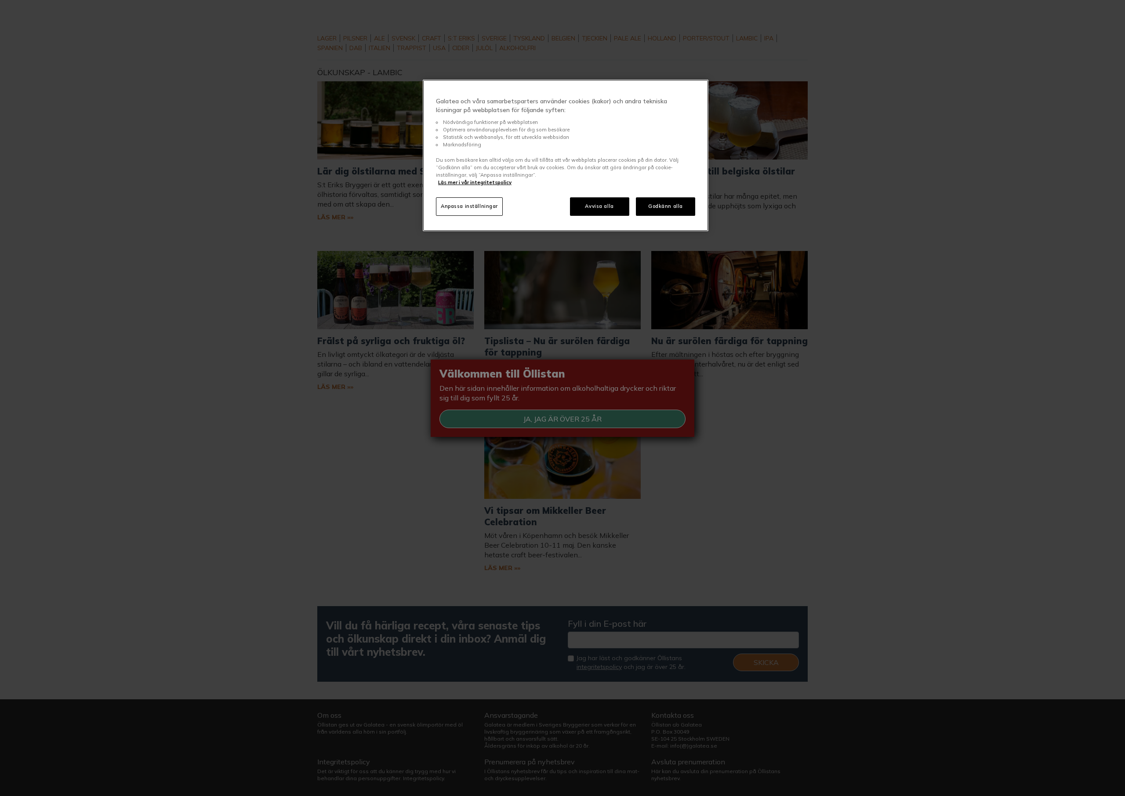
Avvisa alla (599, 206)
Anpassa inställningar (469, 206)
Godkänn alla (665, 206)
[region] (565, 155)
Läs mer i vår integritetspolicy (475, 182)
